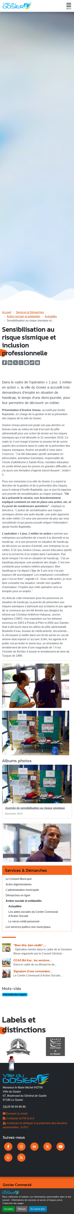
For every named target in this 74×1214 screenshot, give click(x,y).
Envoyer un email (17, 1113)
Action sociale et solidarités (23, 316)
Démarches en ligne (18, 895)
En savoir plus (38, 1209)
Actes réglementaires (18, 884)
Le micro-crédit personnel (23, 921)
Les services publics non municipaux (28, 926)
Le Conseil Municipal (18, 878)
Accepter (8, 1209)
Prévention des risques (14, 994)
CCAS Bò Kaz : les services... (32, 960)
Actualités (51, 316)
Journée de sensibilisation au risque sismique (35, 808)
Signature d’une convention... (32, 971)
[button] (37, 363)
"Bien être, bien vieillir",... (29, 945)
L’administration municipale (22, 889)
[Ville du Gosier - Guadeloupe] (26, 1079)
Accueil (6, 312)
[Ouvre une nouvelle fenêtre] (8, 1146)
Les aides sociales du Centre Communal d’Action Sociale (33, 913)
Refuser (22, 1209)
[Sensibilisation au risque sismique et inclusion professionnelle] (37, 843)
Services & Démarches (30, 312)
